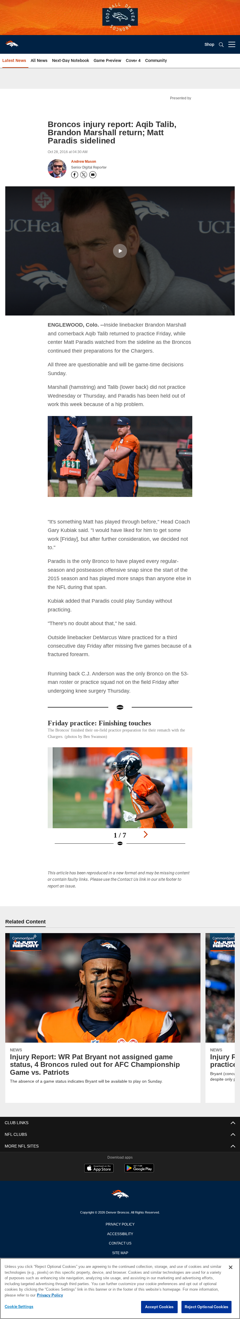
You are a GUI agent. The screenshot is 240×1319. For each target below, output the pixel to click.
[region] (120, 1288)
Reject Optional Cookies (206, 1307)
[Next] (145, 834)
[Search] (221, 44)
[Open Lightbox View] (120, 800)
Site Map (120, 1252)
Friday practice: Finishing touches (104, 722)
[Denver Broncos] (120, 1195)
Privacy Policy (120, 1223)
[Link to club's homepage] (12, 42)
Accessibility (120, 1233)
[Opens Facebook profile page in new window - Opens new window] (74, 174)
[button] (120, 251)
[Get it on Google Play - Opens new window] (139, 1171)
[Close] (230, 1267)
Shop (209, 44)
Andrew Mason (83, 162)
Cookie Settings (19, 1306)
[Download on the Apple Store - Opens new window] (99, 1169)
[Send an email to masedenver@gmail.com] (92, 174)
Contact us (120, 1242)
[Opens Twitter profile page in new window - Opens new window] (83, 174)
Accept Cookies (159, 1307)
